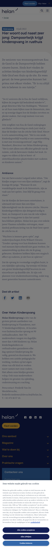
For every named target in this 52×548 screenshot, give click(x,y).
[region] (26, 514)
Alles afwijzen (26, 537)
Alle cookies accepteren (26, 530)
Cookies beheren (26, 543)
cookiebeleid (35, 522)
